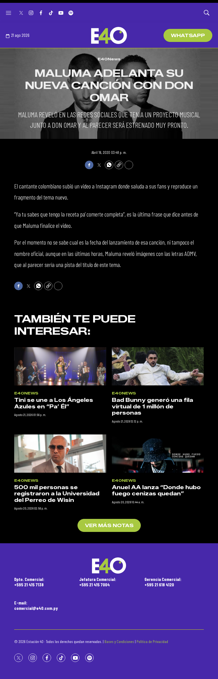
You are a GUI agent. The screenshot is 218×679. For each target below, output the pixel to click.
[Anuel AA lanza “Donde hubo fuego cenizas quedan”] (158, 453)
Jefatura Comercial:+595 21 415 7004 (97, 581)
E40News (109, 59)
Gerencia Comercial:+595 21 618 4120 (162, 581)
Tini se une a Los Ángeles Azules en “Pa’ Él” (53, 403)
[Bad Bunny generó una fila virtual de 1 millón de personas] (158, 366)
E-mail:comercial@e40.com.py (36, 605)
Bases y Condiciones (119, 641)
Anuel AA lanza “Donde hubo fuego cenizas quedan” (156, 490)
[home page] (109, 35)
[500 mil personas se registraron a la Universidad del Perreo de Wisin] (60, 453)
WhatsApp (188, 35)
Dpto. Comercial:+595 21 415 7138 (29, 581)
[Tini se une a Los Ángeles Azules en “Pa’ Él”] (60, 366)
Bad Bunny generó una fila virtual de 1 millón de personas (152, 406)
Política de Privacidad (152, 641)
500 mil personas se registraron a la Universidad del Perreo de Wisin (56, 493)
